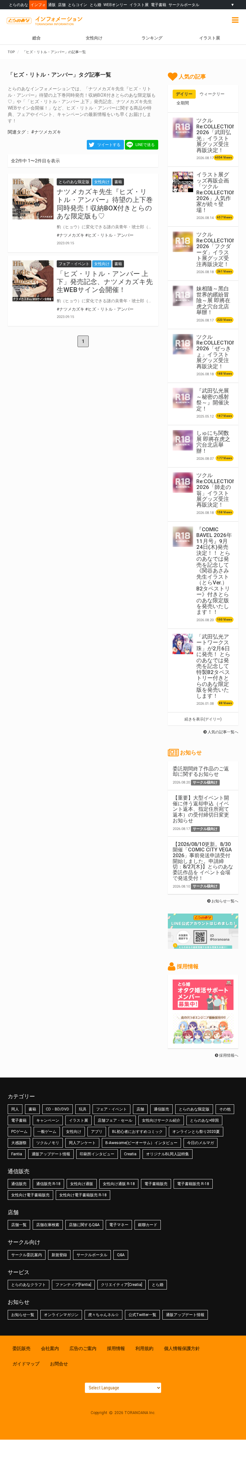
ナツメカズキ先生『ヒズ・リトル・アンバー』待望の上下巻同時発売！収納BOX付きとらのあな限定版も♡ (105, 204)
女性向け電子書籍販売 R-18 (83, 1195)
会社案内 (50, 1348)
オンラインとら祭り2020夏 (196, 1131)
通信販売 (161, 1109)
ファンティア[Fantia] (73, 1284)
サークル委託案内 (26, 1255)
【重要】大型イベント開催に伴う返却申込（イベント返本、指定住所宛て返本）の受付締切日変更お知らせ (201, 809)
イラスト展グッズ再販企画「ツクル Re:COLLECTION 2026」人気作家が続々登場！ (216, 192)
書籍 (32, 1109)
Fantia (16, 1154)
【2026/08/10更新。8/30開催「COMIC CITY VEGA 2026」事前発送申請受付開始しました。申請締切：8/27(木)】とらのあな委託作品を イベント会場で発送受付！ (203, 861)
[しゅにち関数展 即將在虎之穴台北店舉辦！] (183, 440)
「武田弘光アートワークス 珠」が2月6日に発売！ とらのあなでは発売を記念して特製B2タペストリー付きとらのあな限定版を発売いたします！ (213, 666)
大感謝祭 (19, 1143)
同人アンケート (82, 1143)
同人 (15, 1109)
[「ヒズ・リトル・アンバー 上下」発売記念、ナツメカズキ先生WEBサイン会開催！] (32, 280)
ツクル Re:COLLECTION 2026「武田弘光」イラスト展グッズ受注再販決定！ (216, 135)
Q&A (121, 1255)
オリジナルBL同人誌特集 (167, 1154)
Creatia (130, 1154)
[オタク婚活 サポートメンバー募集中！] (203, 1006)
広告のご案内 (83, 1348)
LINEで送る (145, 144)
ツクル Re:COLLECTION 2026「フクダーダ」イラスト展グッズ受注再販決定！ (216, 249)
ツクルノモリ (47, 1143)
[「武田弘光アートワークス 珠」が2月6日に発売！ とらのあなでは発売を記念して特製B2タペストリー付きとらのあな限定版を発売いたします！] (183, 644)
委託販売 (21, 1348)
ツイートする (108, 144)
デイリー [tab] (184, 94)
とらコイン (77, 4)
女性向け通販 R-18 (119, 1184)
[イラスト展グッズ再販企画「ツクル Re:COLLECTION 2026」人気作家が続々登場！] (183, 182)
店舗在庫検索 (47, 1225)
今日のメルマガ (200, 1143)
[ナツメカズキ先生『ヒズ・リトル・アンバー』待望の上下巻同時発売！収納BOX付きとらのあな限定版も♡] (32, 198)
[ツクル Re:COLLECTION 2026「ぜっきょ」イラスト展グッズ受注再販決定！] (183, 344)
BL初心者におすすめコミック (137, 1131)
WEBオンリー (115, 4)
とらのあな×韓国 (204, 1120)
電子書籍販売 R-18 (193, 1184)
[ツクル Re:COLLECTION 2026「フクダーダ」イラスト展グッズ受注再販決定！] (183, 242)
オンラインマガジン (61, 1315)
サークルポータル (183, 4)
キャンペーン (47, 1120)
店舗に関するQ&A (84, 1225)
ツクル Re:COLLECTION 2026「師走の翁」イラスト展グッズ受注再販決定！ (216, 490)
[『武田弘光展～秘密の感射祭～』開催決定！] (183, 398)
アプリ (96, 1131)
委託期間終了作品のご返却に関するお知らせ (201, 771)
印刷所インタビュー (97, 1154)
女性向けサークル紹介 (161, 1120)
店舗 (62, 4)
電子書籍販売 (156, 1184)
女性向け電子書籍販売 (30, 1195)
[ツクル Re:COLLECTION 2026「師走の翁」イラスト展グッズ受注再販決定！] (183, 482)
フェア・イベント (111, 1109)
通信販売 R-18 (48, 1184)
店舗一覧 (19, 1225)
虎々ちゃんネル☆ (103, 1315)
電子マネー (118, 1225)
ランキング (152, 38)
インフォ (38, 4)
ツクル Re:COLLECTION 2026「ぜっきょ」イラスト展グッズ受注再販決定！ (216, 352)
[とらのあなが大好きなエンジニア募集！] (203, 1040)
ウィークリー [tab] (212, 94)
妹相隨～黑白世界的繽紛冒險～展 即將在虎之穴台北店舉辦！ (213, 300)
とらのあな (18, 4)
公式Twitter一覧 (142, 1315)
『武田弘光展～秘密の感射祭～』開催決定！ (212, 399)
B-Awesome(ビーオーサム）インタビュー (141, 1143)
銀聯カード (147, 1225)
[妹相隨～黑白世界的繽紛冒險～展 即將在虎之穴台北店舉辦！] (183, 296)
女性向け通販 (81, 1184)
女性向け (94, 38)
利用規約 (144, 1348)
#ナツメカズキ (46, 131)
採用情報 (116, 1348)
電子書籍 (158, 4)
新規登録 (59, 1255)
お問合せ (59, 1363)
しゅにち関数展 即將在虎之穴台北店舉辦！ (213, 442)
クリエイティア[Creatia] (121, 1284)
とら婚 (95, 4)
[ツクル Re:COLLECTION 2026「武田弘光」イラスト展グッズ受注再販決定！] (183, 128)
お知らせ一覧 (22, 1315)
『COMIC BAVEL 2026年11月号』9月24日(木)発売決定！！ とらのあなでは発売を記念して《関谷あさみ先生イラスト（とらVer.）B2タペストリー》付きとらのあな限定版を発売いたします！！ (214, 570)
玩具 (82, 1109)
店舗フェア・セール (115, 1120)
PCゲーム (19, 1131)
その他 (225, 1109)
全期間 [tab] (182, 103)
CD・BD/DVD (57, 1109)
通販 (52, 4)
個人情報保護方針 (182, 1348)
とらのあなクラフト (28, 1284)
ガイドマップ (25, 1363)
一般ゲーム (46, 1131)
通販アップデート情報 (51, 1154)
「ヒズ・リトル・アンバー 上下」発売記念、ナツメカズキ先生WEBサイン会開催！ (105, 282)
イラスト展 (139, 4)
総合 (36, 38)
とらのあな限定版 (194, 1109)
